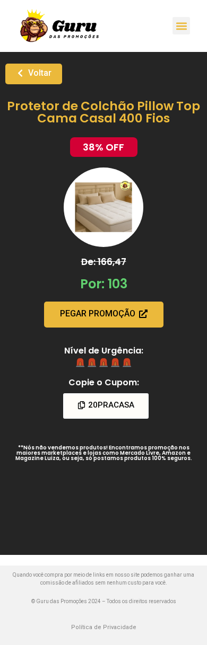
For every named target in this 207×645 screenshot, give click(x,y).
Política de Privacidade (103, 627)
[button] (181, 25)
